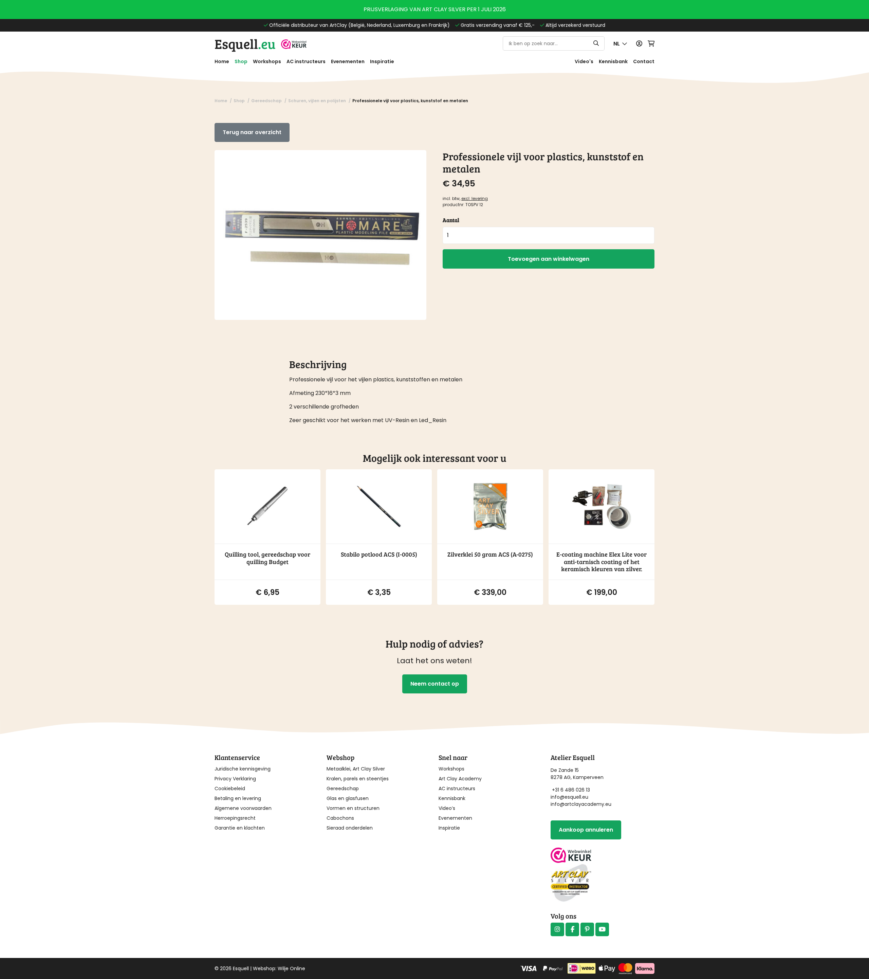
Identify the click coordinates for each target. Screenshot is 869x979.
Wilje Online (291, 968)
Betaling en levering (238, 798)
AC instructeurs (306, 61)
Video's (584, 61)
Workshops (267, 61)
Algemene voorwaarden (243, 808)
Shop (241, 61)
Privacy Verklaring (235, 778)
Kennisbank (613, 61)
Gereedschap (343, 788)
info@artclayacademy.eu (581, 804)
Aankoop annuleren (586, 830)
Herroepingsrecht (235, 818)
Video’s (447, 808)
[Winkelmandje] (651, 43)
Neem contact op (434, 684)
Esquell (245, 43)
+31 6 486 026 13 (571, 789)
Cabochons (340, 818)
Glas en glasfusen (348, 798)
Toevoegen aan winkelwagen (548, 259)
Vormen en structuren (353, 808)
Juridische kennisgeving (243, 768)
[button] (620, 43)
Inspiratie (382, 61)
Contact (643, 61)
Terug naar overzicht (252, 132)
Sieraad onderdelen (350, 827)
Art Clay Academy (460, 778)
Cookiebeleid (230, 788)
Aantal (451, 219)
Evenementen (348, 61)
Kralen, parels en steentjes (358, 778)
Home (222, 61)
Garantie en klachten (240, 827)
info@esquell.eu (570, 797)
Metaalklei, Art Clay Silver (356, 768)
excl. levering (474, 198)
